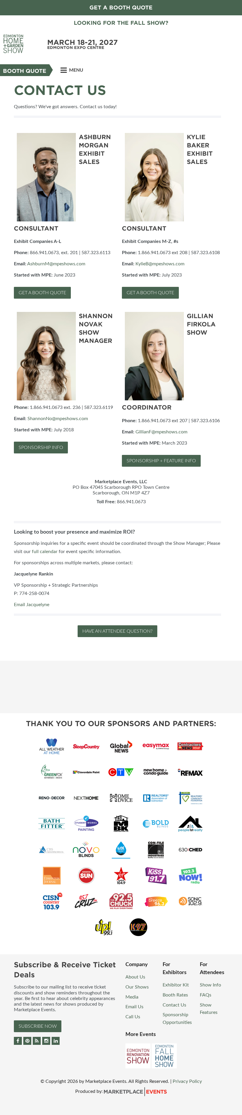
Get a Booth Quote (121, 7)
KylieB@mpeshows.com (159, 264)
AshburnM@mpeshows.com (56, 264)
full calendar (45, 551)
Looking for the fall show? (121, 23)
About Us (135, 977)
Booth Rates (175, 995)
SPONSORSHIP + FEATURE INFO (161, 460)
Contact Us (174, 1005)
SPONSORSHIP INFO (41, 447)
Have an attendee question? (117, 631)
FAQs (205, 995)
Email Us (134, 1006)
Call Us (132, 1016)
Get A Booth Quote (42, 292)
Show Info (210, 985)
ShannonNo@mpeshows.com (57, 418)
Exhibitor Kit (176, 985)
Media (131, 997)
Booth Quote (24, 71)
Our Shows (137, 987)
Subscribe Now (38, 1026)
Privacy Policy (187, 1081)
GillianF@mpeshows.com (161, 432)
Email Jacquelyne (31, 604)
